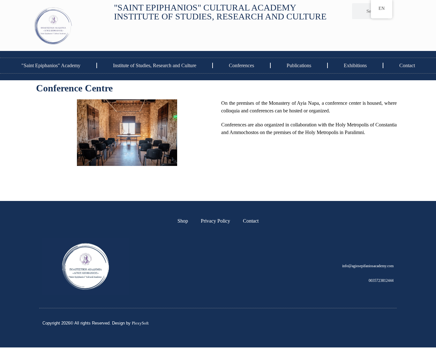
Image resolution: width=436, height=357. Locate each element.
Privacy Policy (215, 221)
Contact (407, 65)
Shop (182, 221)
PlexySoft (140, 323)
